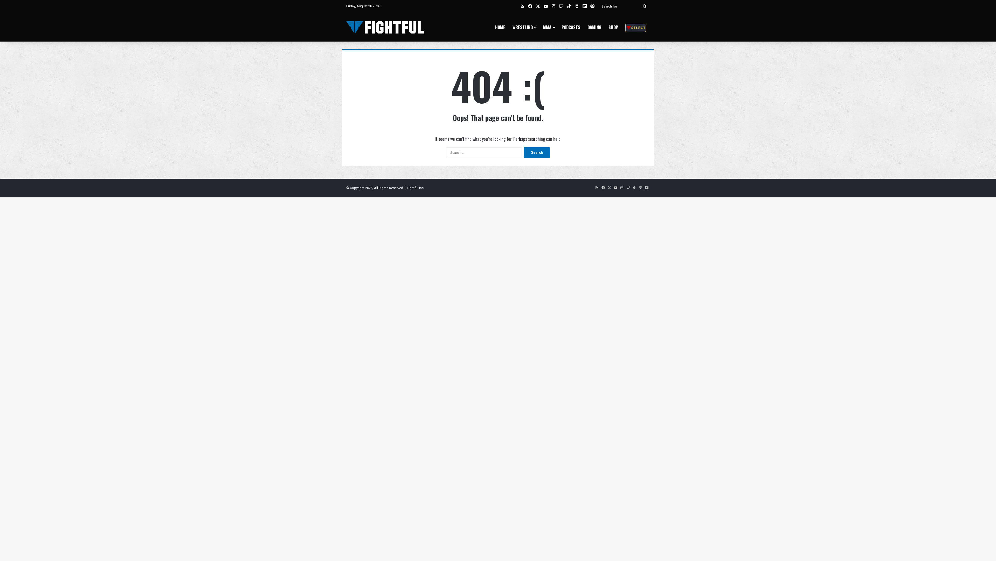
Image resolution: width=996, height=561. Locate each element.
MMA (547, 27)
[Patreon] (636, 27)
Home (500, 27)
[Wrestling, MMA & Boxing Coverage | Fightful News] (385, 27)
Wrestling (523, 27)
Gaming (594, 27)
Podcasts (571, 27)
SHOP (613, 27)
